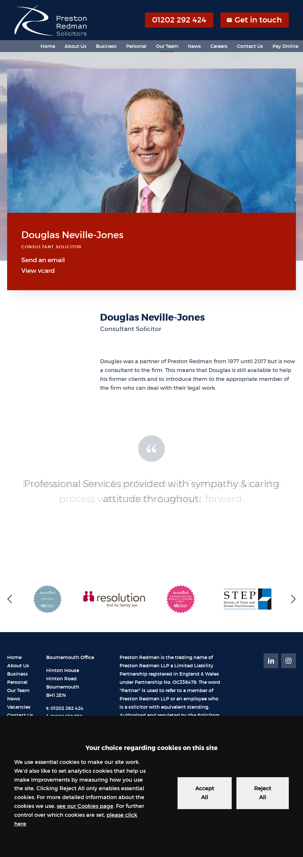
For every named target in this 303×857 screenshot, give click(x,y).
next (291, 599)
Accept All (204, 793)
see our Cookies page (85, 806)
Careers (219, 46)
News (194, 46)
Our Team (167, 46)
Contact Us (250, 46)
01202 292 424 (179, 20)
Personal (136, 46)
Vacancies (18, 707)
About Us (75, 46)
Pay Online (285, 46)
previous (11, 599)
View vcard (38, 271)
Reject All (262, 793)
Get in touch (258, 20)
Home (48, 46)
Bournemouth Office (70, 657)
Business (106, 46)
